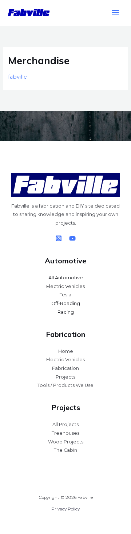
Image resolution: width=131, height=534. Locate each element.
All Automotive (65, 277)
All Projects (65, 424)
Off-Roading (65, 303)
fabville (17, 77)
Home (65, 351)
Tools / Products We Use (65, 385)
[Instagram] (58, 238)
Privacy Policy (65, 509)
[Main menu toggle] (115, 13)
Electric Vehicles (65, 286)
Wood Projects (65, 442)
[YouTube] (72, 238)
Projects (65, 377)
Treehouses (65, 433)
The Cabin (65, 450)
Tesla (65, 294)
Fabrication (65, 368)
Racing (65, 312)
